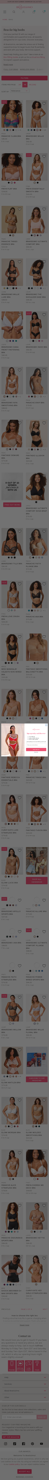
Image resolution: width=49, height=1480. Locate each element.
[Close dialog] (46, 725)
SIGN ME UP (36, 749)
